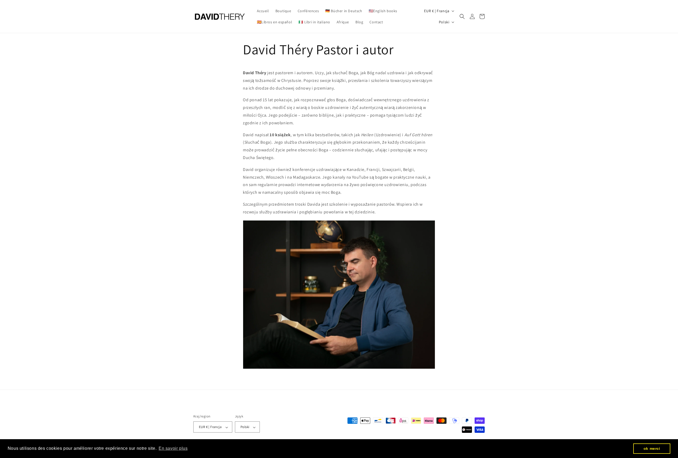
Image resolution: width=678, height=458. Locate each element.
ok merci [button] (652, 448)
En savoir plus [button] (173, 448)
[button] (462, 16)
